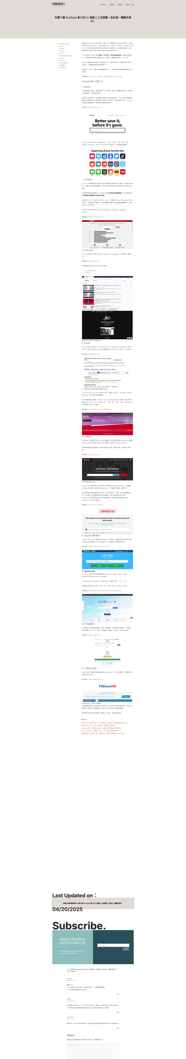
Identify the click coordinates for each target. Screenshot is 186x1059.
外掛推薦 (119, 4)
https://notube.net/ (94, 454)
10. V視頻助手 (62, 65)
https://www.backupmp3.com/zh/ (99, 546)
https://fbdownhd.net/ (95, 679)
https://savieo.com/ (95, 107)
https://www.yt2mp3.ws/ (96, 217)
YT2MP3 (84, 183)
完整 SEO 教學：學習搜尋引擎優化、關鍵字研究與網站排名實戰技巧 (101, 728)
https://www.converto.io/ (96, 505)
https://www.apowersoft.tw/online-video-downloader (105, 590)
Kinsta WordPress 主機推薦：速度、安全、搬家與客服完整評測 (100, 731)
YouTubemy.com (91, 270)
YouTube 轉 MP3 (87, 539)
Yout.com (85, 254)
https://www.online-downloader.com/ (100, 409)
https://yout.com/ (94, 261)
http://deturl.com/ (94, 354)
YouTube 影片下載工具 (64, 43)
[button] (132, 4)
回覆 (118, 994)
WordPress (103, 4)
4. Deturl (61, 53)
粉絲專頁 (113, 708)
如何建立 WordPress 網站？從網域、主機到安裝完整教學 (98, 725)
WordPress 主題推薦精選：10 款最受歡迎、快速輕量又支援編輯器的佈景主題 (104, 723)
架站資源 (127, 4)
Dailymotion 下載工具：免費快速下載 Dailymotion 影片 (106, 76)
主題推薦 (111, 4)
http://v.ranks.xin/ (94, 635)
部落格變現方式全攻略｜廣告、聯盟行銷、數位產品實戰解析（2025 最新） (103, 733)
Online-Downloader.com (90, 392)
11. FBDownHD (62, 67)
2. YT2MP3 (61, 48)
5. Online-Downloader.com (65, 55)
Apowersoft (85, 574)
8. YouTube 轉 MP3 (63, 63)
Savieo (105, 91)
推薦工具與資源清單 (69, 903)
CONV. (88, 273)
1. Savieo (61, 46)
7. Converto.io (62, 60)
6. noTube (61, 58)
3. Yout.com (62, 51)
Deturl (84, 347)
